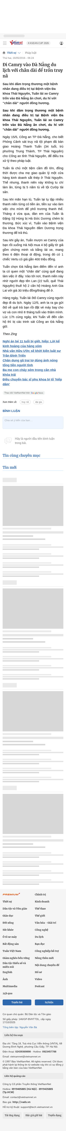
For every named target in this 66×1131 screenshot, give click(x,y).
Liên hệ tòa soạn (13, 1035)
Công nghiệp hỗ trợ (47, 951)
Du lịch (39, 936)
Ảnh (5, 979)
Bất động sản (11, 944)
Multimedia (10, 986)
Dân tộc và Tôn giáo (15, 908)
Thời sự (11, 53)
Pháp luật (31, 53)
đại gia (38, 402)
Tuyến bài (17, 1002)
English (7, 972)
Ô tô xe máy (10, 936)
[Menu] (5, 43)
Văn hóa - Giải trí (45, 922)
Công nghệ (41, 929)
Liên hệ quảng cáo (14, 1076)
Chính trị (40, 894)
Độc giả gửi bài (34, 1115)
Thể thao (40, 908)
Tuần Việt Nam (12, 951)
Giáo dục (8, 915)
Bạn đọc (40, 944)
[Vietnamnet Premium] (11, 895)
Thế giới (40, 915)
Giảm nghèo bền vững (16, 958)
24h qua (7, 993)
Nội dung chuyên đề (47, 965)
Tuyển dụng (54, 1115)
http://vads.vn (21, 1102)
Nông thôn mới (44, 958)
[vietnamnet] (16, 45)
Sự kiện (49, 1002)
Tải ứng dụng (12, 1115)
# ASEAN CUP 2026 (38, 43)
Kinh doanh (42, 901)
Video (38, 979)
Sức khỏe (8, 929)
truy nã (25, 402)
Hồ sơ (38, 972)
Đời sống (8, 922)
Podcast (40, 986)
